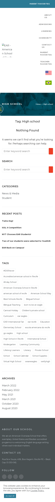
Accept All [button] (10, 496)
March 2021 (9, 399)
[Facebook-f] (15, 476)
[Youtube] (4, 476)
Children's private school (33, 310)
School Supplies (39, 356)
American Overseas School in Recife (20, 288)
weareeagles (31, 361)
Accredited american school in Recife (20, 276)
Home (38, 104)
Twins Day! (7, 221)
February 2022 (10, 390)
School (6, 356)
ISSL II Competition (11, 227)
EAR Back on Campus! (13, 248)
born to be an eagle (33, 305)
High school (22, 333)
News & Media (10, 193)
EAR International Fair (13, 322)
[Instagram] (21, 476)
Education (45, 322)
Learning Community (30, 344)
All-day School (9, 282)
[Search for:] (24, 151)
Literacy (27, 350)
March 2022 (9, 385)
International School (36, 339)
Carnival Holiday (10, 310)
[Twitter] (10, 476)
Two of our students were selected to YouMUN (26, 241)
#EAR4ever (8, 271)
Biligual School (33, 299)
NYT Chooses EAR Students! (16, 234)
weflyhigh (45, 361)
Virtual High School (12, 361)
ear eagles (22, 316)
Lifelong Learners (11, 350)
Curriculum (8, 316)
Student (7, 198)
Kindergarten (9, 344)
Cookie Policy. (37, 490)
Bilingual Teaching (11, 305)
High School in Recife (13, 339)
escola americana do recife (37, 327)
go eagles (8, 333)
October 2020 (10, 403)
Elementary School (12, 327)
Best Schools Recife (12, 299)
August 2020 (9, 408)
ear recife (32, 322)
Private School (41, 350)
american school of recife (15, 293)
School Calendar (21, 356)
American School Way (41, 293)
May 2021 (7, 394)
